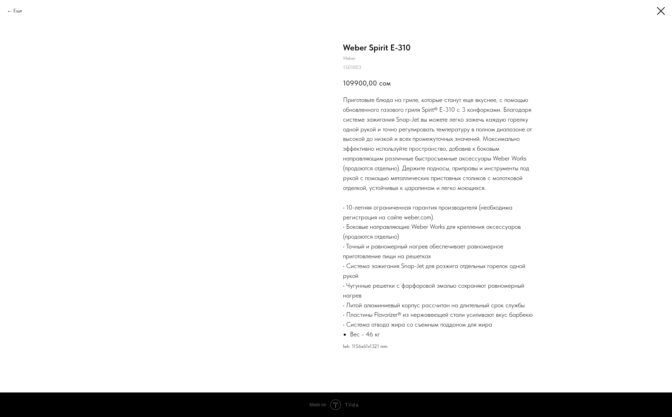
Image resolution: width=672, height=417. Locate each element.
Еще (17, 10)
